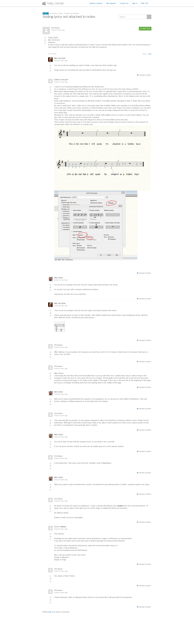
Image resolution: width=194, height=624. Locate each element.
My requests (111, 3)
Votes (144, 54)
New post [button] (146, 28)
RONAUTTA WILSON (61, 80)
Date (149, 54)
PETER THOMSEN (60, 527)
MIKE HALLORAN (59, 58)
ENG (142, 3)
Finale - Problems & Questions (69, 13)
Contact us (124, 3)
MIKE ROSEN (58, 278)
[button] (45, 38)
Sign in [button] (134, 3)
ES (147, 3)
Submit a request (96, 3)
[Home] (53, 3)
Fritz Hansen (55, 28)
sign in (50, 612)
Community (53, 13)
